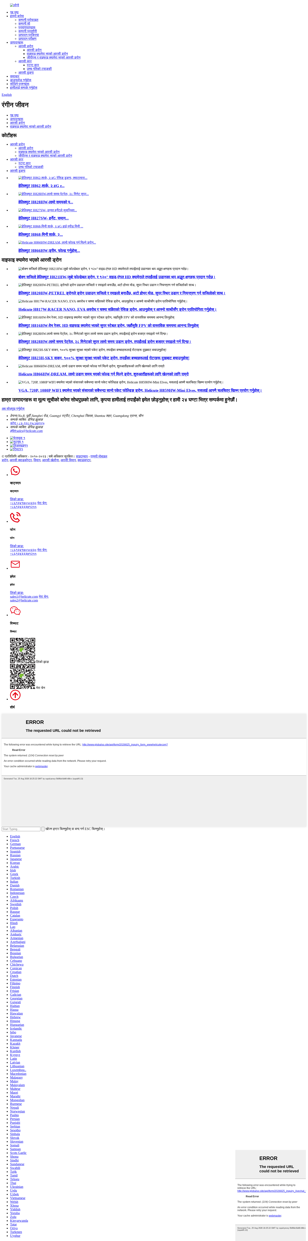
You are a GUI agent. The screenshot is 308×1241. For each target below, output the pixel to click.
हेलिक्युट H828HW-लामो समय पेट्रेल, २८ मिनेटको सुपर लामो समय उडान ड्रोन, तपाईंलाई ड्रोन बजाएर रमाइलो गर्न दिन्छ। (104, 341)
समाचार (14, 76)
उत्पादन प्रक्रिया (28, 35)
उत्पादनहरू (16, 42)
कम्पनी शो (24, 23)
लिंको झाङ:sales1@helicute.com (24, 594)
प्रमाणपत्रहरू (26, 27)
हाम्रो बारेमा (17, 16)
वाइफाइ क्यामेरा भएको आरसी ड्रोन (47, 53)
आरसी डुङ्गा (26, 72)
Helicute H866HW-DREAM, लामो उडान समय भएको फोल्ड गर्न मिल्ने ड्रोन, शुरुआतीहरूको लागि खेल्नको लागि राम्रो (103, 374)
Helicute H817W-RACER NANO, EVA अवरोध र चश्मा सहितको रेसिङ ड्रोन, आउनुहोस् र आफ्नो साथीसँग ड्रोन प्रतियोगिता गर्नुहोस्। (117, 309)
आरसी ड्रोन (25, 46)
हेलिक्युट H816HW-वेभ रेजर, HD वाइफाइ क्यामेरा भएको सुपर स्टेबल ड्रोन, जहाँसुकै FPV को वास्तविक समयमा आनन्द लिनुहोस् (108, 325)
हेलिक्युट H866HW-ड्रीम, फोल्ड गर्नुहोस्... (49, 250)
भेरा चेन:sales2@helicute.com (29, 598)
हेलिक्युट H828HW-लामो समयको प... (45, 202)
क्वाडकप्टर (84, 460)
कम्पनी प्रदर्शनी (27, 31)
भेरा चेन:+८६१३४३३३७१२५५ (28, 505)
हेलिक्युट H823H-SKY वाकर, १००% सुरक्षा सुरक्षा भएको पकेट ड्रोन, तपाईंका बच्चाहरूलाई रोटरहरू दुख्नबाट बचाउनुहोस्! (103, 358)
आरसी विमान (68, 460)
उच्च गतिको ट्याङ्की (39, 69)
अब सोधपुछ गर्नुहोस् (13, 408)
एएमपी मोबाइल (99, 456)
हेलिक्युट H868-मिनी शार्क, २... (40, 234)
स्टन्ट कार (33, 65)
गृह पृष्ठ (14, 12)
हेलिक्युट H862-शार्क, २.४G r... (41, 186)
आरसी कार (25, 61)
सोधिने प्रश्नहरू (19, 84)
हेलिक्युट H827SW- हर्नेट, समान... (43, 218)
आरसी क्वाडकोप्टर (21, 460)
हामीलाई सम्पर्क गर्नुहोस (23, 87)
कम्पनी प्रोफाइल (28, 20)
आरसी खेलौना (50, 460)
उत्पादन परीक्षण (27, 38)
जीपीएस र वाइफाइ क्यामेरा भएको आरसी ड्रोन (53, 57)
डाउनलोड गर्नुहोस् (20, 80)
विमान (37, 460)
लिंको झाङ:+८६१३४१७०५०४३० (23, 501)
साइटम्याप (82, 456)
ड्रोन (5, 460)
